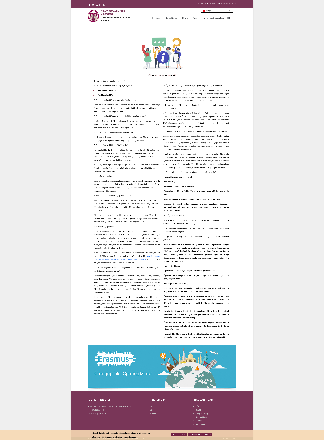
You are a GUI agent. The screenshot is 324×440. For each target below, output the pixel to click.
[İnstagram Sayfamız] (100, 5)
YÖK (197, 406)
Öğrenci (185, 18)
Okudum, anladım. (179, 434)
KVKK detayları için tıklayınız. (199, 434)
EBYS (152, 406)
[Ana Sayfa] (93, 13)
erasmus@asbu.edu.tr (98, 413)
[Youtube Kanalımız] (104, 5)
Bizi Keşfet (157, 18)
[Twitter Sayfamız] (93, 5)
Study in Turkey (202, 413)
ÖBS (152, 410)
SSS (229, 18)
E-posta (153, 413)
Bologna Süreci (201, 417)
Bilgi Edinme (201, 424)
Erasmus (199, 420)
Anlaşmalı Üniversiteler (214, 18)
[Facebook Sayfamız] (90, 5)
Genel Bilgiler (171, 18)
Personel (196, 18)
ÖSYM (198, 410)
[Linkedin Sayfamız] (97, 5)
